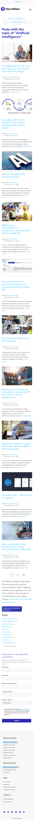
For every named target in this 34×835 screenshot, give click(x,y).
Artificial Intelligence (9, 621)
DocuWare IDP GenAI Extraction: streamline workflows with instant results (13, 123)
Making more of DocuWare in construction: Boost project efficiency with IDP (16, 229)
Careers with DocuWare (9, 755)
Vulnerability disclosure (9, 789)
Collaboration (7, 632)
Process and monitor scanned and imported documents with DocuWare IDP (16, 285)
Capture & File (7, 627)
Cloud (5, 629)
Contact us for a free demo (10, 742)
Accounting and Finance (10, 619)
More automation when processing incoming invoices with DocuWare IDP (16, 547)
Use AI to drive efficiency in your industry (16, 339)
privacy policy (25, 709)
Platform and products (9, 747)
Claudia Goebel (13, 295)
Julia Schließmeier (14, 77)
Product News (17, 22)
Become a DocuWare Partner (10, 767)
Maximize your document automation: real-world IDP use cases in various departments (16, 393)
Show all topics (10, 646)
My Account (6, 772)
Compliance (7, 635)
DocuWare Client (8, 637)
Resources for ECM (8, 752)
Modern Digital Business (17, 19)
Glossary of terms (7, 757)
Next (23, 575)
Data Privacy (6, 784)
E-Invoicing (6, 640)
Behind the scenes (8, 624)
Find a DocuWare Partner (9, 770)
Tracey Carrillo (13, 133)
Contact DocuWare (8, 799)
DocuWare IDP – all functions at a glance (17, 496)
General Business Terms (9, 787)
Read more (14, 92)
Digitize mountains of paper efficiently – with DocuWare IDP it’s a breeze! (16, 446)
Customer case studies (9, 750)
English (17, 1)
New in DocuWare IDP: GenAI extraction (13, 175)
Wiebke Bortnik (13, 454)
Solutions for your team (9, 745)
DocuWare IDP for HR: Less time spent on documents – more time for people (16, 69)
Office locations (7, 801)
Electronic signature (9, 642)
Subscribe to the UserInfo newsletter (11, 609)
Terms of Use (6, 782)
